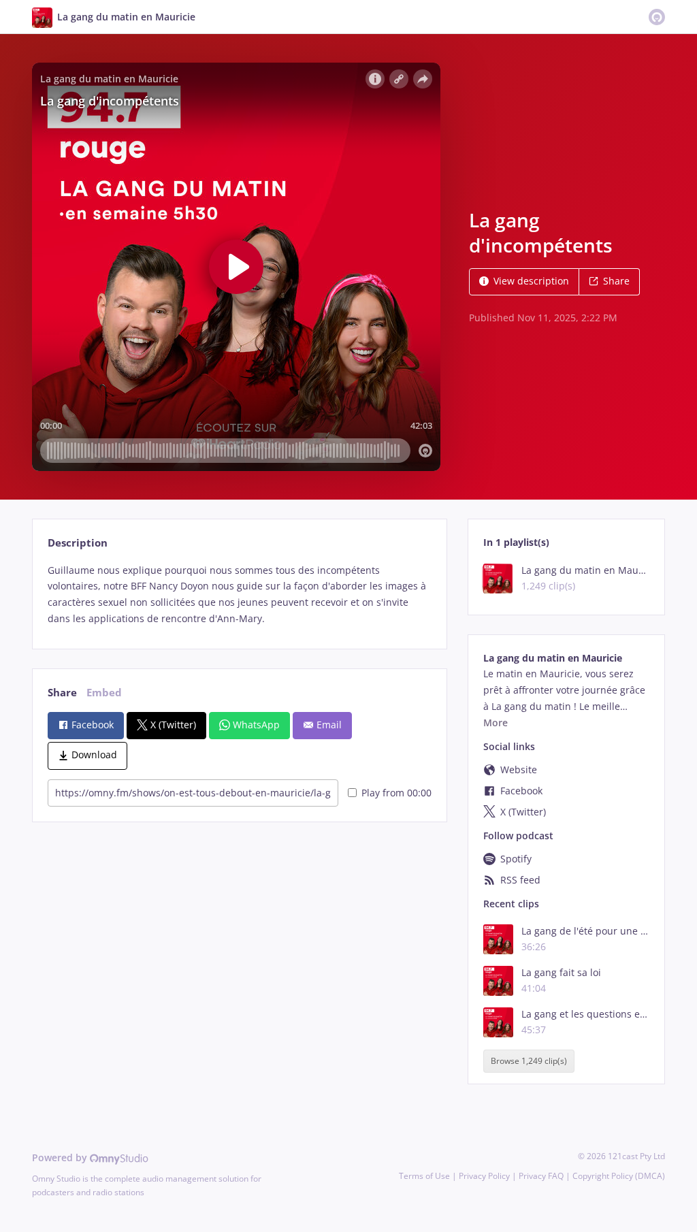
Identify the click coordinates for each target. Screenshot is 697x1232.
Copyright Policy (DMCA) (618, 1176)
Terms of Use (424, 1176)
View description (531, 280)
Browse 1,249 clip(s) (529, 1061)
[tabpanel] (239, 594)
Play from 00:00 (396, 792)
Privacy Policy (484, 1176)
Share (616, 280)
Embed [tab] (104, 692)
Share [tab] (62, 692)
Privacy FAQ (541, 1176)
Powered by (61, 1157)
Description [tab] (78, 543)
